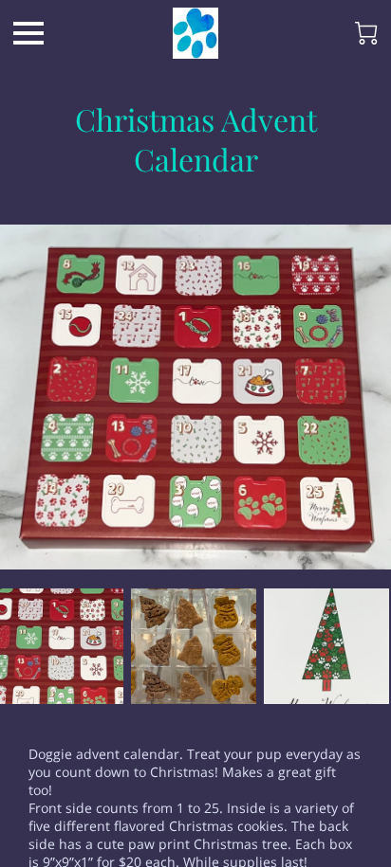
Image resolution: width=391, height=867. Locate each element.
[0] (366, 33)
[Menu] (28, 33)
